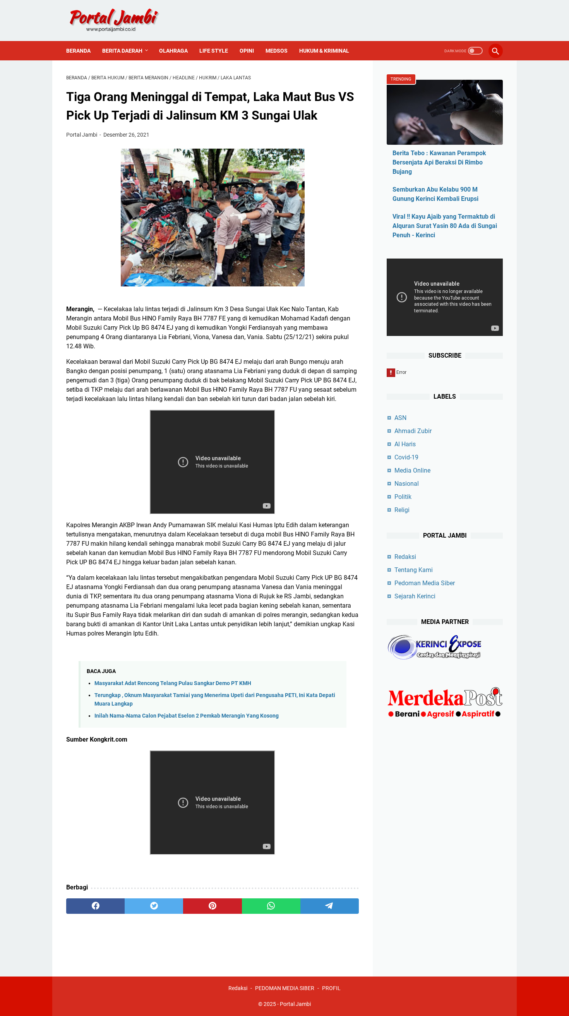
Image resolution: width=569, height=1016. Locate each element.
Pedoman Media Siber (424, 583)
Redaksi (405, 556)
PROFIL (331, 988)
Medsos (277, 51)
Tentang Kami (413, 570)
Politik (402, 496)
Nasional (406, 483)
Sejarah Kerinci (414, 596)
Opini (247, 51)
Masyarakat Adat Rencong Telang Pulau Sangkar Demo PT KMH (172, 683)
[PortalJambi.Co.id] (121, 20)
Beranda (78, 51)
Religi (402, 510)
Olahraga (173, 51)
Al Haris (405, 444)
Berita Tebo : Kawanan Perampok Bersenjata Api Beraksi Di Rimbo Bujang (439, 162)
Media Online (412, 470)
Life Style (213, 51)
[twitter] (154, 906)
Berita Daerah (122, 51)
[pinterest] (212, 906)
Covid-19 (406, 457)
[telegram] (329, 906)
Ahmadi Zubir (413, 431)
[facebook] (95, 906)
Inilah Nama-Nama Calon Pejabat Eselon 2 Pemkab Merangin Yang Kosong (186, 716)
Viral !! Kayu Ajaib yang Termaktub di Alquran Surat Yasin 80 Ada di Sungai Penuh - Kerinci (444, 226)
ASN (400, 417)
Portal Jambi (295, 1004)
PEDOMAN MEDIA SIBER (284, 988)
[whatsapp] (271, 906)
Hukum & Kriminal (324, 51)
